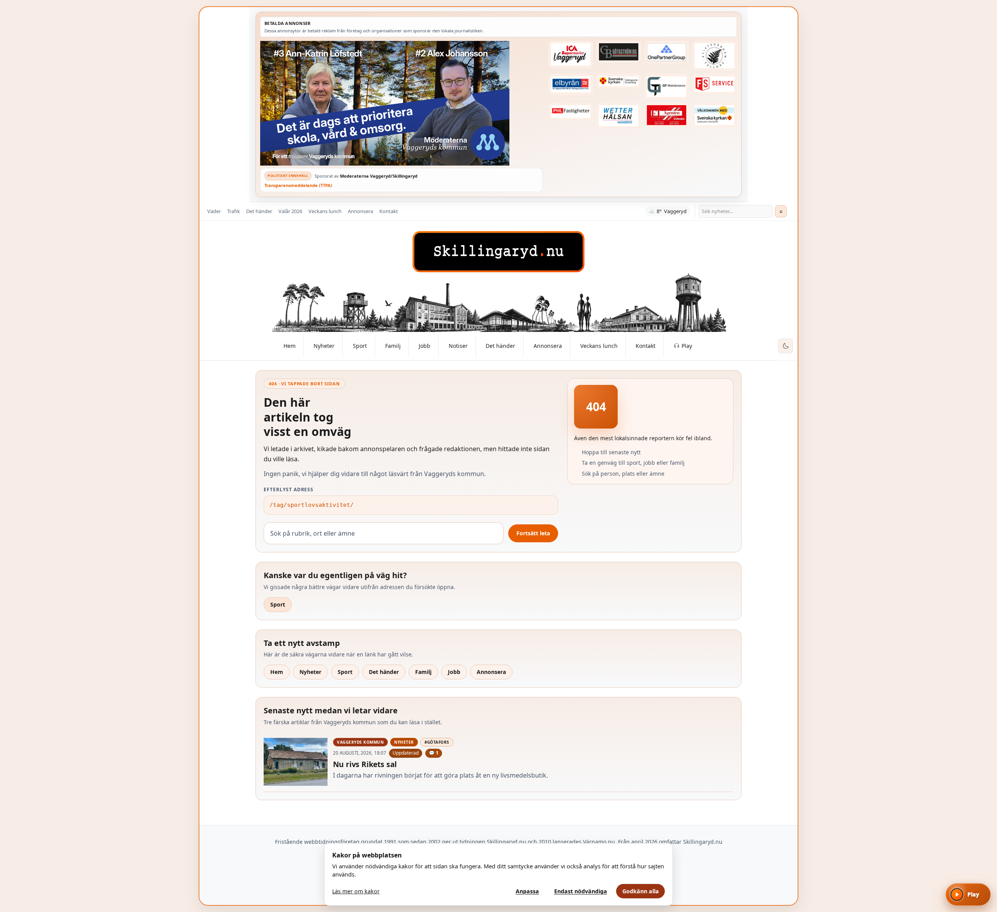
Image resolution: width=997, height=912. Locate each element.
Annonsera (360, 211)
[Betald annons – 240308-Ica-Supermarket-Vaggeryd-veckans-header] (570, 54)
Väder (214, 211)
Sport (277, 604)
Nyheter (310, 672)
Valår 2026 (290, 211)
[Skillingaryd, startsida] (498, 251)
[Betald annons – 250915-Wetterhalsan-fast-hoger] (618, 116)
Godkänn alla (640, 891)
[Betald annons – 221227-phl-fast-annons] (570, 112)
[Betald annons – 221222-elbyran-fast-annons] (570, 84)
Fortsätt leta (533, 533)
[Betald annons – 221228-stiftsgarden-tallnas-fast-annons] (714, 56)
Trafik (233, 211)
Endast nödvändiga (580, 891)
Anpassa (527, 891)
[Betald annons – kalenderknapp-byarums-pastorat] (714, 115)
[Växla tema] (785, 346)
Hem (276, 672)
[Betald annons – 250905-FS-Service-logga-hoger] (714, 84)
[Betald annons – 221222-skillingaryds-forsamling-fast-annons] (618, 81)
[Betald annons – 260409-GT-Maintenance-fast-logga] (667, 86)
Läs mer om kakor (356, 891)
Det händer (259, 211)
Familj (423, 672)
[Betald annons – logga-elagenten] (667, 115)
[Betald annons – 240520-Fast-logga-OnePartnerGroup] (667, 52)
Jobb (454, 672)
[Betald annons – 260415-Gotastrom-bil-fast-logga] (618, 52)
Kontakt (388, 211)
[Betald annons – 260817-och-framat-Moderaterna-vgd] (401, 103)
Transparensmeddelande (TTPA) (298, 185)
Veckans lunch (325, 211)
